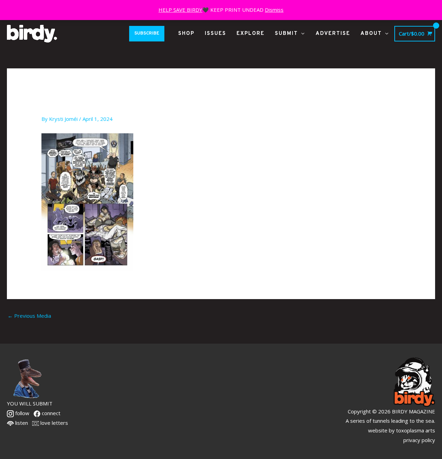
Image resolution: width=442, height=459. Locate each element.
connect (50, 413)
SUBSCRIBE (146, 33)
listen (21, 422)
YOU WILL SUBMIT (29, 403)
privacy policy (419, 440)
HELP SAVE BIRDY (180, 9)
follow (21, 413)
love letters (53, 422)
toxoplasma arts (415, 430)
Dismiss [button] (274, 9)
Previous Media (29, 315)
